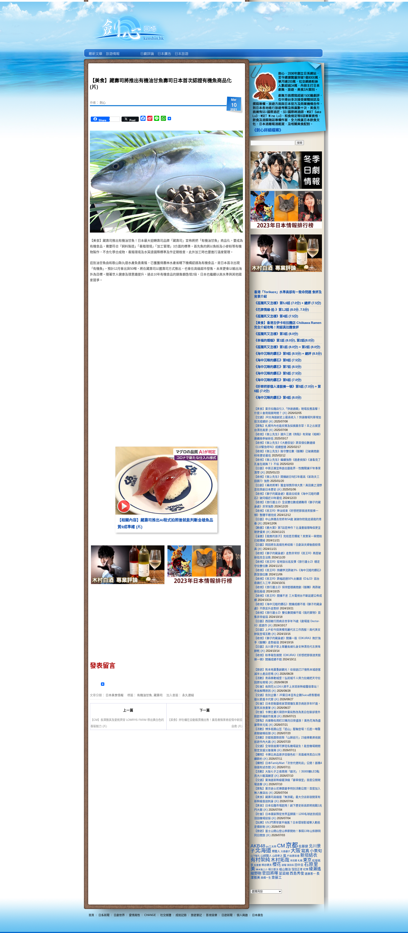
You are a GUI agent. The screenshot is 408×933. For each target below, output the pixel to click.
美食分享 (198, 50)
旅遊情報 (129, 50)
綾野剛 (256, 873)
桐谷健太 (267, 865)
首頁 (91, 915)
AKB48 (258, 845)
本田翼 (293, 860)
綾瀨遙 (315, 869)
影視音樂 (211, 915)
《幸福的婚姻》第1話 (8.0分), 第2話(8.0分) (284, 340)
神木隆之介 (262, 869)
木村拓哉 (280, 859)
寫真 (305, 850)
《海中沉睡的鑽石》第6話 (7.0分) (277, 380)
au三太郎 (271, 846)
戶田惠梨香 (293, 855)
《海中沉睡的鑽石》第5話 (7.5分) (277, 373)
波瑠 (284, 865)
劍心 (103, 102)
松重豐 (257, 865)
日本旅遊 (181, 50)
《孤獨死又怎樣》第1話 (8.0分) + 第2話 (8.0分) (287, 347)
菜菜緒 (284, 873)
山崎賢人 (266, 855)
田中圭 (299, 865)
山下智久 (255, 856)
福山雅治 (285, 869)
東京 (307, 860)
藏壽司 (158, 695)
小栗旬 (316, 851)
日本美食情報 (114, 695)
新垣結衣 (308, 855)
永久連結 (188, 695)
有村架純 (260, 859)
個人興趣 (242, 915)
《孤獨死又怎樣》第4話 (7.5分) (276, 316)
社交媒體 (165, 915)
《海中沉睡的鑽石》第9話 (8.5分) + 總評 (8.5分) (288, 353)
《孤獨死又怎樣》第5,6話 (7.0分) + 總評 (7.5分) (287, 303)
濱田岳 (290, 865)
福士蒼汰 (273, 869)
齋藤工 (277, 877)
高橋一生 (266, 877)
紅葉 (305, 869)
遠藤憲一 (310, 873)
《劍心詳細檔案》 (267, 130)
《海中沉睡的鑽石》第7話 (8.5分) (277, 366)
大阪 (295, 850)
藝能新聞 (112, 50)
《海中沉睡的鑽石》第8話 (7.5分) (277, 360)
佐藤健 (303, 846)
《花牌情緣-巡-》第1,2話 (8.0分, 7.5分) (281, 309)
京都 (292, 845)
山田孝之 (277, 855)
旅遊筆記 (196, 915)
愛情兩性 (134, 915)
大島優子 (285, 851)
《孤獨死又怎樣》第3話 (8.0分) (276, 334)
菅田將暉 (270, 873)
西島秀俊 (297, 873)
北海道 (263, 850)
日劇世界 (146, 50)
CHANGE (150, 915)
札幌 (300, 860)
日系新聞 (103, 915)
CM (281, 845)
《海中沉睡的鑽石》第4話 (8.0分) (277, 397)
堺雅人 (276, 851)
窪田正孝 (297, 869)
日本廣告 (164, 50)
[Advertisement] (203, 319)
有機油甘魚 (144, 695)
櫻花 (276, 864)
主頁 (95, 50)
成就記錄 (181, 915)
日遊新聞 (226, 915)
